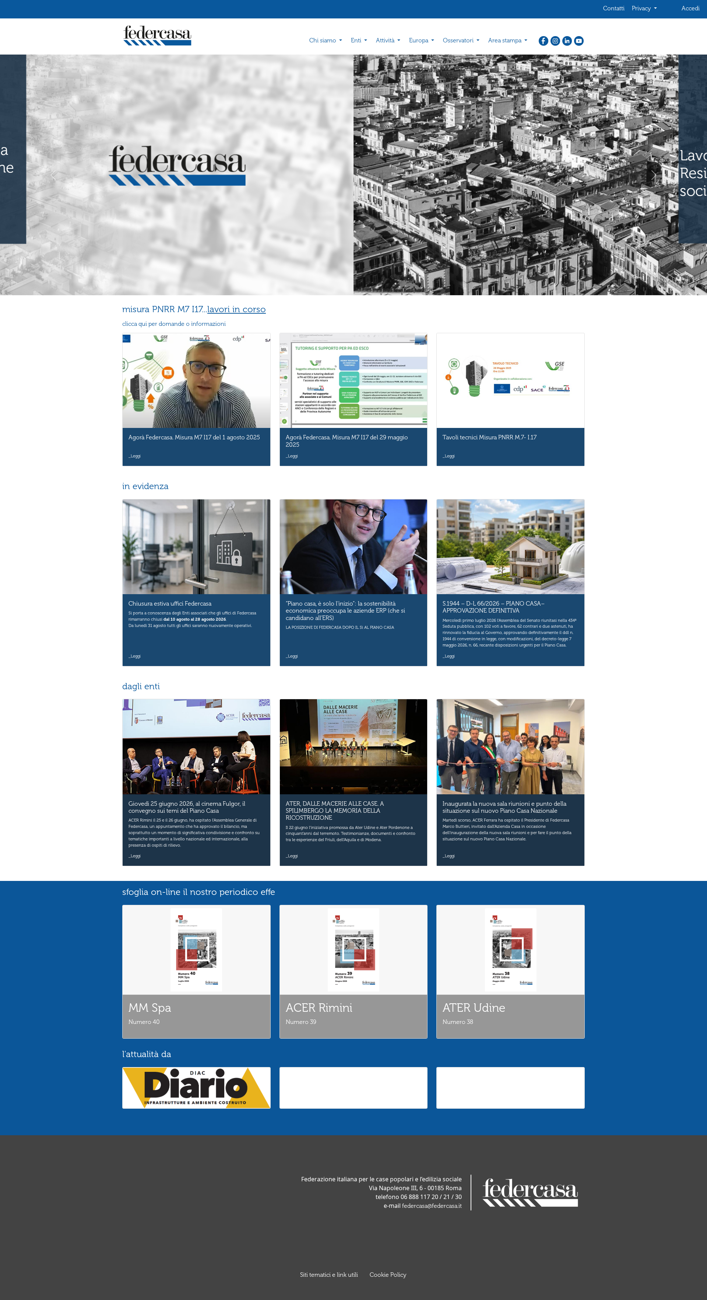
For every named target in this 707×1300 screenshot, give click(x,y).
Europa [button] (419, 40)
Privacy (642, 8)
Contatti (614, 8)
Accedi (691, 8)
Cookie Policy (388, 1274)
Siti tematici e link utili (329, 1274)
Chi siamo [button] (323, 40)
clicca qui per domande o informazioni (174, 323)
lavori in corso (236, 309)
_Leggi (135, 456)
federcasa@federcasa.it (432, 1205)
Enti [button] (357, 40)
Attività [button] (386, 40)
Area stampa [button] (505, 40)
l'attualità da (146, 1054)
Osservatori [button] (459, 40)
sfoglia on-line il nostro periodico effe (198, 891)
